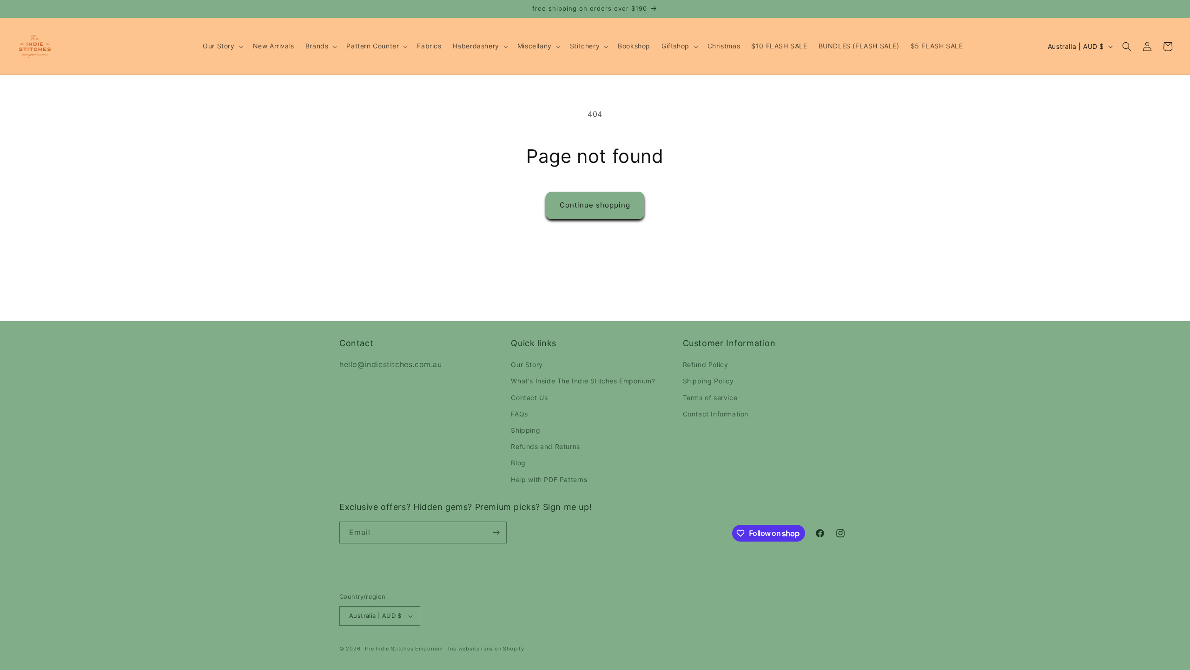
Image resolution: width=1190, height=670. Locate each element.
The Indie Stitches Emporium (403, 648)
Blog (518, 463)
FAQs (519, 414)
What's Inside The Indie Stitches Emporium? (583, 381)
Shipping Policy (708, 381)
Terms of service (710, 398)
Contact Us (529, 398)
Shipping (525, 430)
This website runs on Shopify (484, 648)
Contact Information (715, 414)
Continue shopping (595, 205)
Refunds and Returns (545, 446)
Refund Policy (705, 364)
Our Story (526, 364)
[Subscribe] (496, 532)
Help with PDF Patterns (549, 479)
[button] (222, 46)
